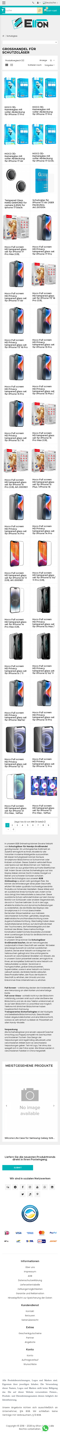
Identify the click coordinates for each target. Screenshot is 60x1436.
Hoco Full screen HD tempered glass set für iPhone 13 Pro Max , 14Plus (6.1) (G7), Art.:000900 (43, 809)
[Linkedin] (52, 1187)
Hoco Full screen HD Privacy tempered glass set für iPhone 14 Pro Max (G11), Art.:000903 (16, 530)
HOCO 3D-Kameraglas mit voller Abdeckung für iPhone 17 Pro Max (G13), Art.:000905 (15, 110)
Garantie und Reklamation (30, 1293)
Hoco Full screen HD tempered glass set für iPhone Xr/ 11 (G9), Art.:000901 (16, 576)
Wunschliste (30, 1364)
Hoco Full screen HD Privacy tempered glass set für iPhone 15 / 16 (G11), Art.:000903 (16, 436)
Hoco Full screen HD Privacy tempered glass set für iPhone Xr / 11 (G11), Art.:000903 (16, 669)
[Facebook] (23, 1187)
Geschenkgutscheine (30, 1333)
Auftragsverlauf (30, 1359)
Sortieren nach (35, 65)
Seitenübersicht (30, 1319)
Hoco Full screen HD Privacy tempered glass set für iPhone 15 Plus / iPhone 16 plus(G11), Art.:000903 (43, 390)
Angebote (30, 1342)
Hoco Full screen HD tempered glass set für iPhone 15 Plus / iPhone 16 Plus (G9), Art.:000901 (43, 483)
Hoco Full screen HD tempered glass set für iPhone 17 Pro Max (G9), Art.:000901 (15, 250)
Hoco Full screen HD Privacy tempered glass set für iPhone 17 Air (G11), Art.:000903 (16, 297)
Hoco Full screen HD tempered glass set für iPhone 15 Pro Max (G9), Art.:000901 (43, 436)
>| (13, 829)
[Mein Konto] (39, 2)
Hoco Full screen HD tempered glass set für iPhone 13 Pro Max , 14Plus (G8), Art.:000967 (15, 809)
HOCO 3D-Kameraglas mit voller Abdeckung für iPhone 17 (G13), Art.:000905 (43, 157)
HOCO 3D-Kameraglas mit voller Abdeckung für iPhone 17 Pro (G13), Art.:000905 (42, 110)
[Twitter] (23, 1194)
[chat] (8, 1187)
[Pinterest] (37, 1194)
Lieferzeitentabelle (30, 1284)
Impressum (30, 1271)
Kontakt (30, 1311)
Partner (30, 1337)
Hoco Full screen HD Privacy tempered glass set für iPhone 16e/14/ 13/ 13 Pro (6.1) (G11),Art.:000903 (16, 716)
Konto (30, 1355)
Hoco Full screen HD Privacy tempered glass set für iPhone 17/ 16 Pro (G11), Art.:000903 (16, 343)
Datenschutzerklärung (30, 1280)
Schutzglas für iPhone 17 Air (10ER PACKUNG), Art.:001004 (43, 203)
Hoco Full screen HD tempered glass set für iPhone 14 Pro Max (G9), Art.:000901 (15, 623)
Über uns (30, 1267)
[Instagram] (30, 1187)
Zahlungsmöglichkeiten (30, 1289)
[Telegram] (15, 1187)
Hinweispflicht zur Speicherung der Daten (30, 1297)
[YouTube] (37, 1187)
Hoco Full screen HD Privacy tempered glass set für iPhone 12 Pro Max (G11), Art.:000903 (43, 762)
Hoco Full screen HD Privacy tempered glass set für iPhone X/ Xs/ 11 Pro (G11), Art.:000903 (43, 669)
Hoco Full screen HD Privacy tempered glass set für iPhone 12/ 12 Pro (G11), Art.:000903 (16, 763)
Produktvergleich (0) (14, 60)
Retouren (30, 1315)
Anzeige (43, 60)
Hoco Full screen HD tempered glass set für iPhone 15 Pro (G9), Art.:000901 (16, 483)
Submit (18, 1167)
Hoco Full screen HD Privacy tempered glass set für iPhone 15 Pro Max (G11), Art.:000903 (43, 343)
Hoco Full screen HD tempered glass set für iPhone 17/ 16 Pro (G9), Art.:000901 (43, 297)
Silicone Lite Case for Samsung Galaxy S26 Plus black (30, 1138)
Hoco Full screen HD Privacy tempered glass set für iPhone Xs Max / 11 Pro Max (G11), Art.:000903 (43, 623)
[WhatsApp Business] (45, 1187)
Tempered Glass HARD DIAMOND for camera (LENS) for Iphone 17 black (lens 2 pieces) (16, 204)
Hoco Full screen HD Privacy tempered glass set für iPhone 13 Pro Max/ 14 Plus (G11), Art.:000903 (43, 716)
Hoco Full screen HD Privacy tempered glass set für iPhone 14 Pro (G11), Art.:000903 (43, 529)
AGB (30, 1276)
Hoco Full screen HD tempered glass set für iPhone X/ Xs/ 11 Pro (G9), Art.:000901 (43, 576)
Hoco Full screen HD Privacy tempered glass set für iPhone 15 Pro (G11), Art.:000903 (16, 390)
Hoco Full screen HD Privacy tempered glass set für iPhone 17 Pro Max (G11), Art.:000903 (43, 250)
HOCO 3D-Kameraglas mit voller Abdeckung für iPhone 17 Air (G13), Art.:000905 (15, 157)
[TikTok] (30, 1194)
